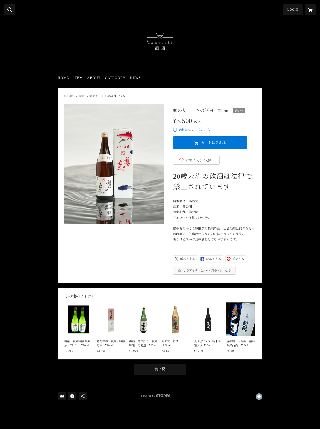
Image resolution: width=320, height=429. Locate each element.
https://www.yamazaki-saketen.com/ (259, 396)
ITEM (78, 78)
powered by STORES (156, 395)
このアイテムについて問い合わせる (207, 270)
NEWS (135, 78)
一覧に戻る (160, 369)
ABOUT (94, 78)
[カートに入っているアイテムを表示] (310, 9)
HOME (63, 78)
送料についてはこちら (194, 130)
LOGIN (292, 9)
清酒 (81, 96)
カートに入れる (214, 143)
